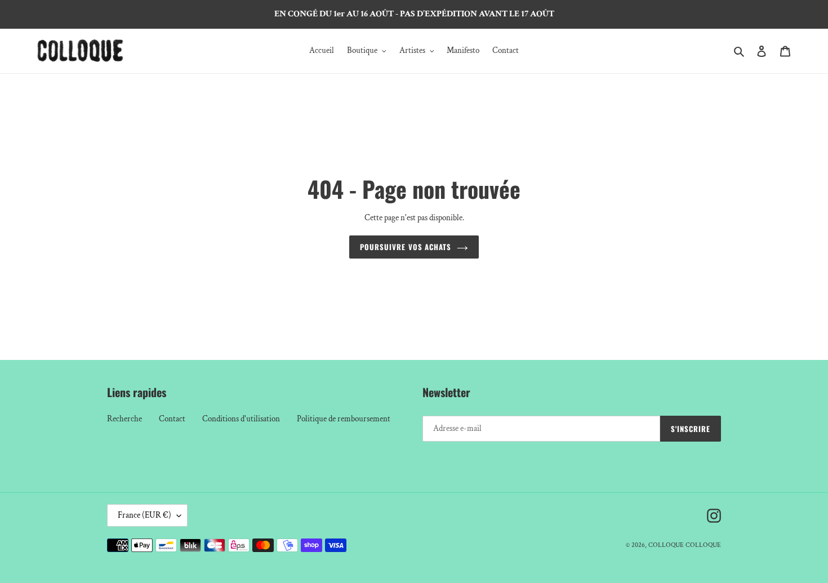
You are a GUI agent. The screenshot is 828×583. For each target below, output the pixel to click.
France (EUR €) (144, 515)
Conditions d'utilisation (241, 418)
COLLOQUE (666, 545)
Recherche (124, 418)
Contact (172, 418)
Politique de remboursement (343, 418)
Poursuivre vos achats (405, 246)
